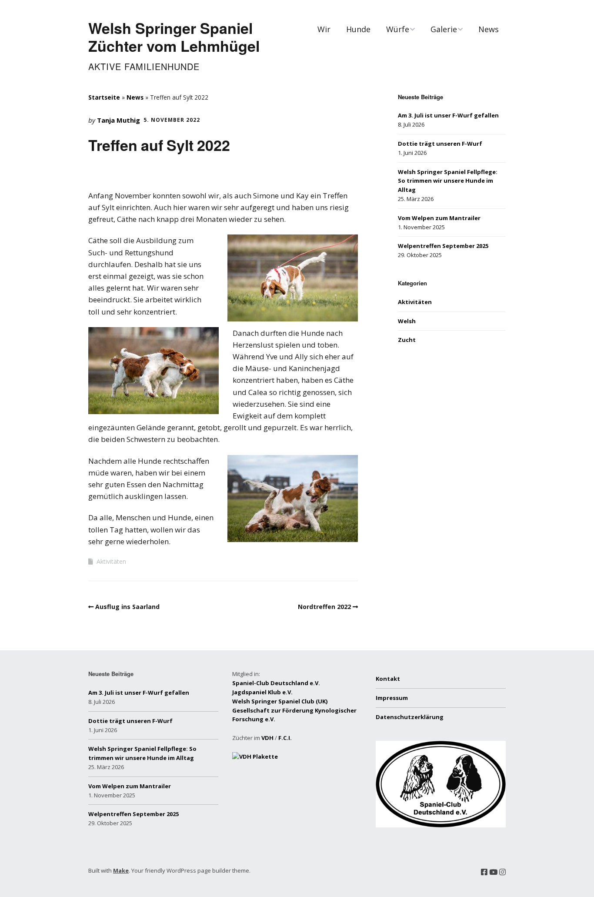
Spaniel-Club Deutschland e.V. (276, 683)
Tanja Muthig (118, 120)
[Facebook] (484, 872)
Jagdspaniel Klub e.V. (262, 692)
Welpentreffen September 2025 (443, 246)
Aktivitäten (111, 561)
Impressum (392, 698)
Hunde (358, 29)
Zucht (407, 340)
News (488, 29)
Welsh (407, 321)
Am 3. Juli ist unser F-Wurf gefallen (448, 115)
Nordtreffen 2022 (324, 606)
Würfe (397, 29)
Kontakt (388, 679)
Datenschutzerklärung (410, 717)
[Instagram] (502, 872)
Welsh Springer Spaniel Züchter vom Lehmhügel (174, 36)
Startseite (104, 97)
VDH (267, 738)
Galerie (443, 29)
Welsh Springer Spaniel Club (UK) (279, 701)
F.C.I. (285, 738)
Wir (323, 29)
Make (121, 870)
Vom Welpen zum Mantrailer (439, 218)
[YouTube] (493, 872)
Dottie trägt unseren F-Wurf (440, 143)
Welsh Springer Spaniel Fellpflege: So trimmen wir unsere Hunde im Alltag (447, 181)
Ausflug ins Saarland (127, 606)
